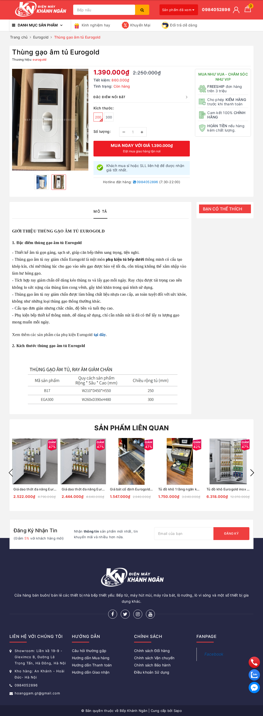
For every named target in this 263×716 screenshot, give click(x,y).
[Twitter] (125, 614)
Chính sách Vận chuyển (154, 658)
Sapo (178, 711)
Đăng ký (231, 533)
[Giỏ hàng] (248, 10)
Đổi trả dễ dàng (183, 25)
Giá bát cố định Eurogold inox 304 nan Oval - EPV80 (131, 489)
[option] (50, 120)
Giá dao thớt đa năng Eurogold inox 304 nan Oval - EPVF (35, 489)
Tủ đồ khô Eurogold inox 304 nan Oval (228, 489)
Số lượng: (102, 131)
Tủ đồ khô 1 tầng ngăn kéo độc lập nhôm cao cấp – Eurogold (179, 489)
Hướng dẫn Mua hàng (91, 658)
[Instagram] (137, 614)
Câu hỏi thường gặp (89, 650)
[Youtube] (150, 614)
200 (98, 117)
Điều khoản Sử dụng (152, 672)
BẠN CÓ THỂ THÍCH (222, 208)
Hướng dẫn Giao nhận (91, 672)
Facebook (214, 654)
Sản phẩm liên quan (131, 428)
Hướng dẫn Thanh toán (92, 665)
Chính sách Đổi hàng (152, 650)
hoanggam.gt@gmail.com (37, 693)
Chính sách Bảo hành (152, 665)
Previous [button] (11, 473)
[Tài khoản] (236, 10)
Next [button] (252, 473)
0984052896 (147, 182)
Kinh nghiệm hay (96, 25)
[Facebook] (112, 614)
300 (109, 117)
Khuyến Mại (140, 25)
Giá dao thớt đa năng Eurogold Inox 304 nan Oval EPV (83, 489)
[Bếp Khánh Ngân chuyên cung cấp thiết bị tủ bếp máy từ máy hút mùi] (40, 10)
